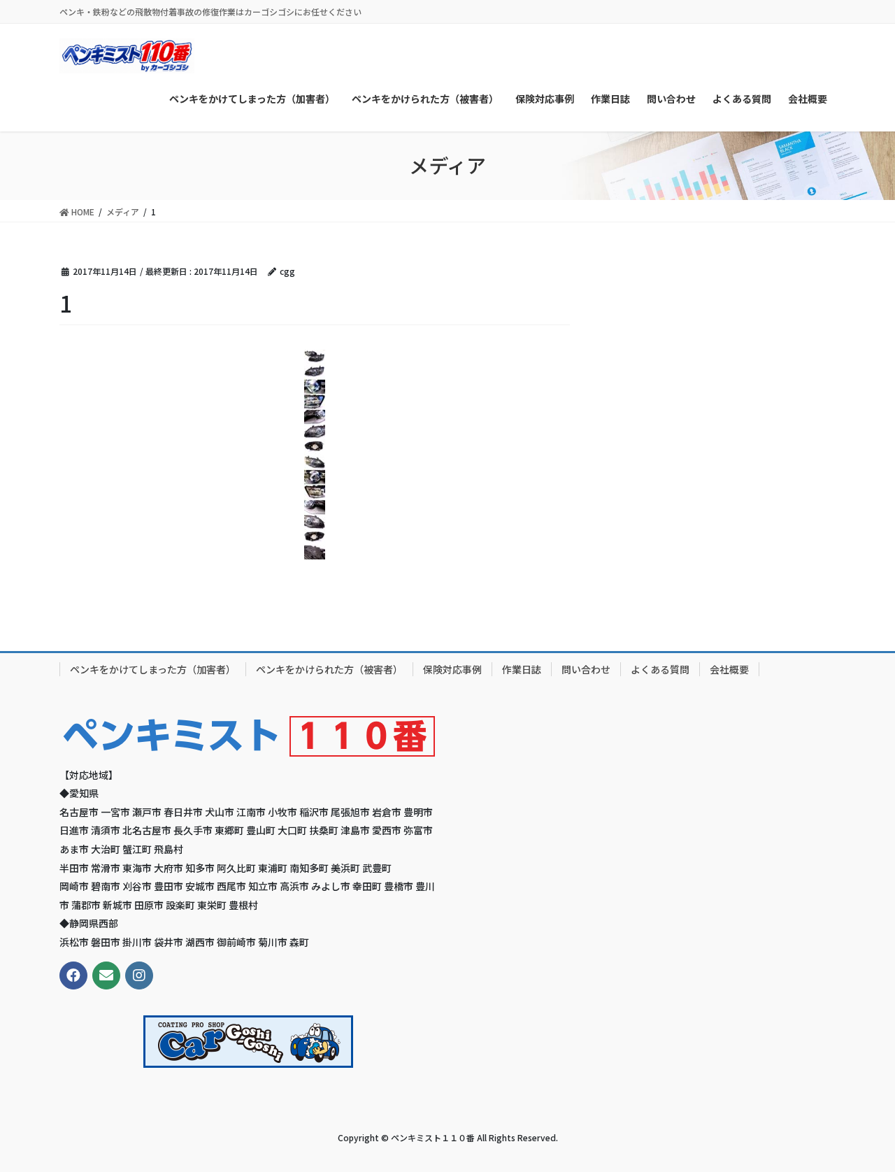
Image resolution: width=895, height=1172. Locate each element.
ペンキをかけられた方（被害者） (329, 669)
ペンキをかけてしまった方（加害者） (153, 669)
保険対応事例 (452, 669)
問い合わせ (585, 669)
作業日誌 (521, 669)
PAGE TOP (860, 1123)
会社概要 (729, 669)
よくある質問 (660, 669)
